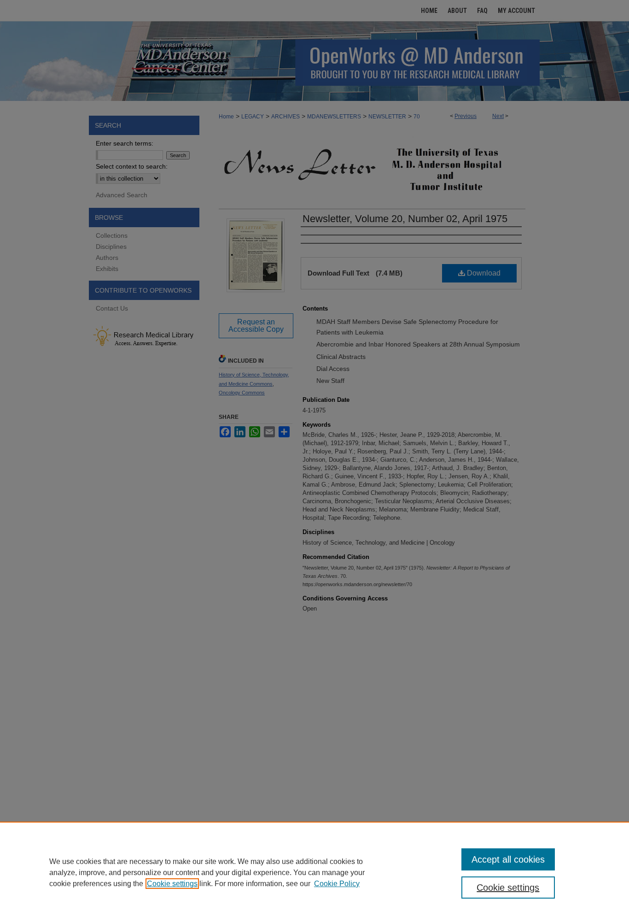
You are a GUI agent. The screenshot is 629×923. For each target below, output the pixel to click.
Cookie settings (172, 884)
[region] (314, 872)
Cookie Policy (337, 884)
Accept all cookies (508, 859)
